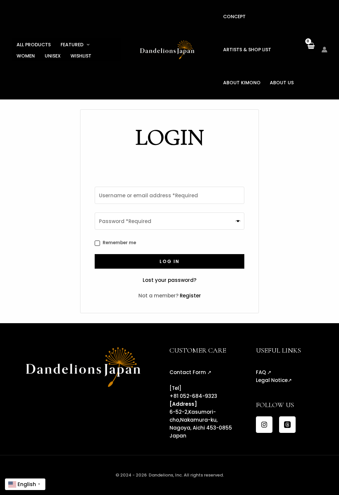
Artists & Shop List (247, 49)
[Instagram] (264, 424)
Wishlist (81, 56)
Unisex (53, 56)
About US (282, 82)
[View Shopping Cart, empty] (311, 49)
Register (190, 295)
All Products (34, 44)
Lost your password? (169, 280)
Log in (169, 261)
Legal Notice (272, 380)
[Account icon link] (324, 50)
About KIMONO (242, 82)
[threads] (287, 424)
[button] (86, 44)
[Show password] (238, 221)
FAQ (261, 372)
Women (26, 56)
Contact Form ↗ (191, 372)
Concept (234, 16)
